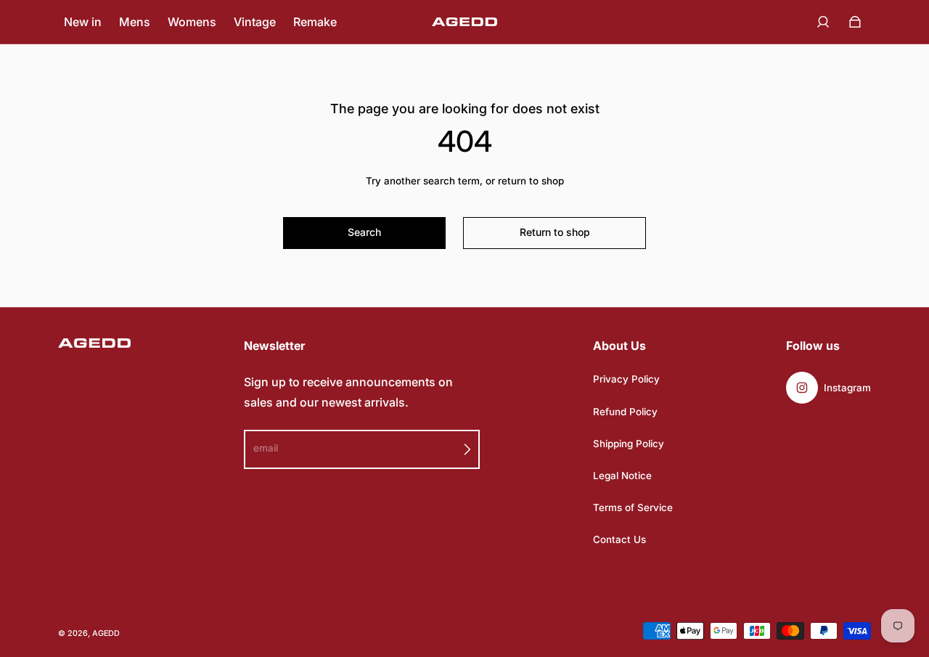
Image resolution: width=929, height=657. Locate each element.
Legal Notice (622, 475)
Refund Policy (625, 411)
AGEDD (106, 633)
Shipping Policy (628, 443)
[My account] (823, 22)
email (265, 448)
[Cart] (855, 22)
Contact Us (619, 539)
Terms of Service (633, 507)
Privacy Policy (626, 379)
